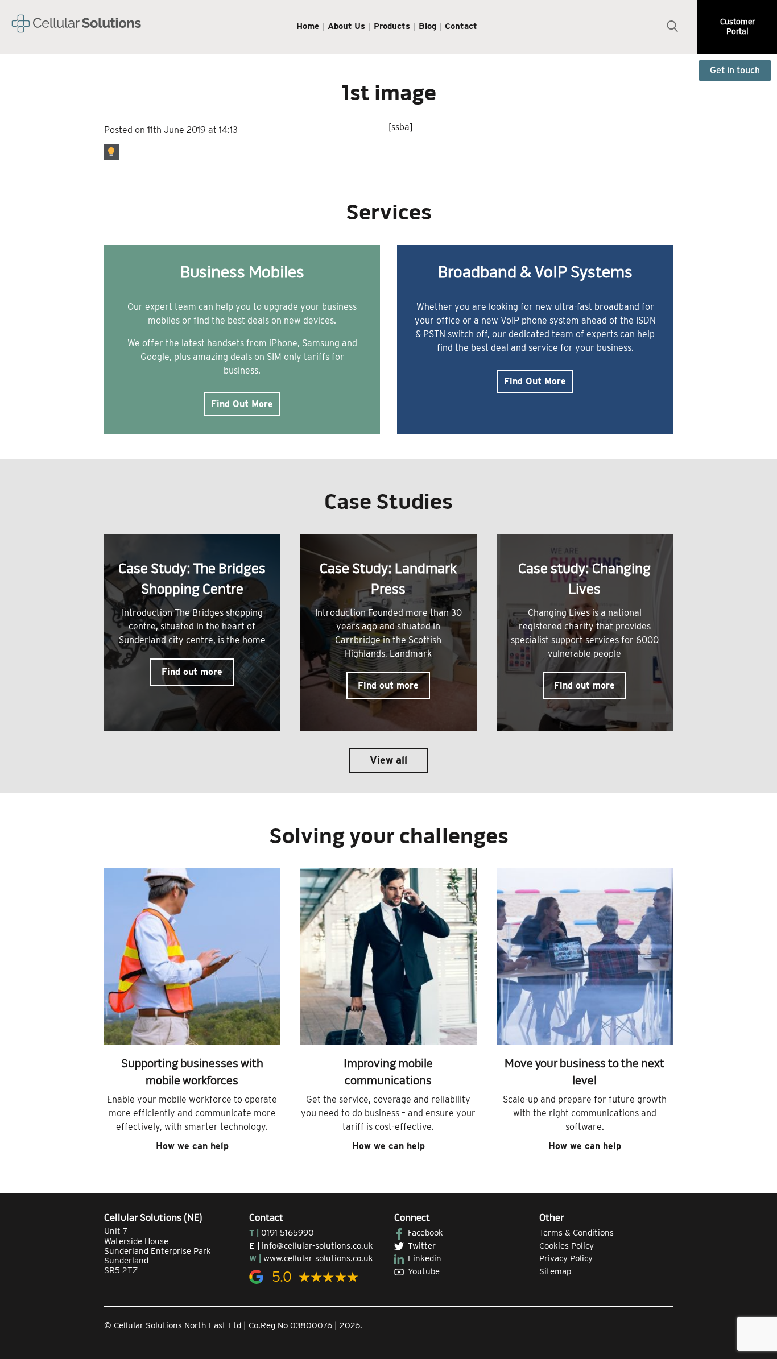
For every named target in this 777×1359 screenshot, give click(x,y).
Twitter (422, 1246)
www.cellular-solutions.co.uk (318, 1258)
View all (388, 760)
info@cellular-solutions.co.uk (317, 1246)
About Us (346, 26)
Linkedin (424, 1258)
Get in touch (735, 70)
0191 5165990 (287, 1233)
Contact (461, 26)
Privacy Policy (566, 1258)
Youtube (424, 1271)
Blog (427, 26)
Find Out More (242, 404)
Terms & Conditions (576, 1233)
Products (392, 26)
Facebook (425, 1233)
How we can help (192, 1146)
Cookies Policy (566, 1246)
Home (307, 26)
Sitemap (555, 1271)
